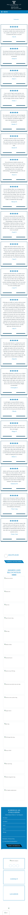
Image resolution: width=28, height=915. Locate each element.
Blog (12, 855)
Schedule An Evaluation (14, 561)
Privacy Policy (11, 838)
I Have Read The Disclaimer (10, 841)
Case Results (7, 855)
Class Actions (15, 853)
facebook (10, 865)
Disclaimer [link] (4, 906)
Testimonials (23, 853)
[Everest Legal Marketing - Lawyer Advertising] (15, 908)
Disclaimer (5, 838)
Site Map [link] (9, 906)
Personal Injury (18, 851)
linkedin (14, 865)
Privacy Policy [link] (16, 906)
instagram (17, 865)
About (11, 851)
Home (7, 851)
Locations (17, 855)
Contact (23, 855)
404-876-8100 (14, 7)
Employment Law (6, 853)
